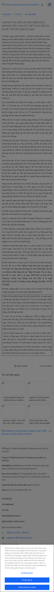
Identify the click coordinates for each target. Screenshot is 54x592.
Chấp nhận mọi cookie (27, 587)
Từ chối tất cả (27, 580)
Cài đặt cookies (27, 573)
